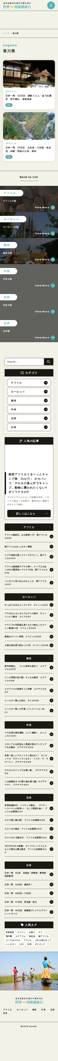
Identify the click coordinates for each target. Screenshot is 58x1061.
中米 (43, 1010)
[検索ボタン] (48, 361)
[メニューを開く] (51, 5)
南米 (34, 1010)
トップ (6, 33)
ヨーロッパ (22, 1010)
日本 (5, 1013)
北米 (52, 1010)
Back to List (29, 177)
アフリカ (7, 1010)
